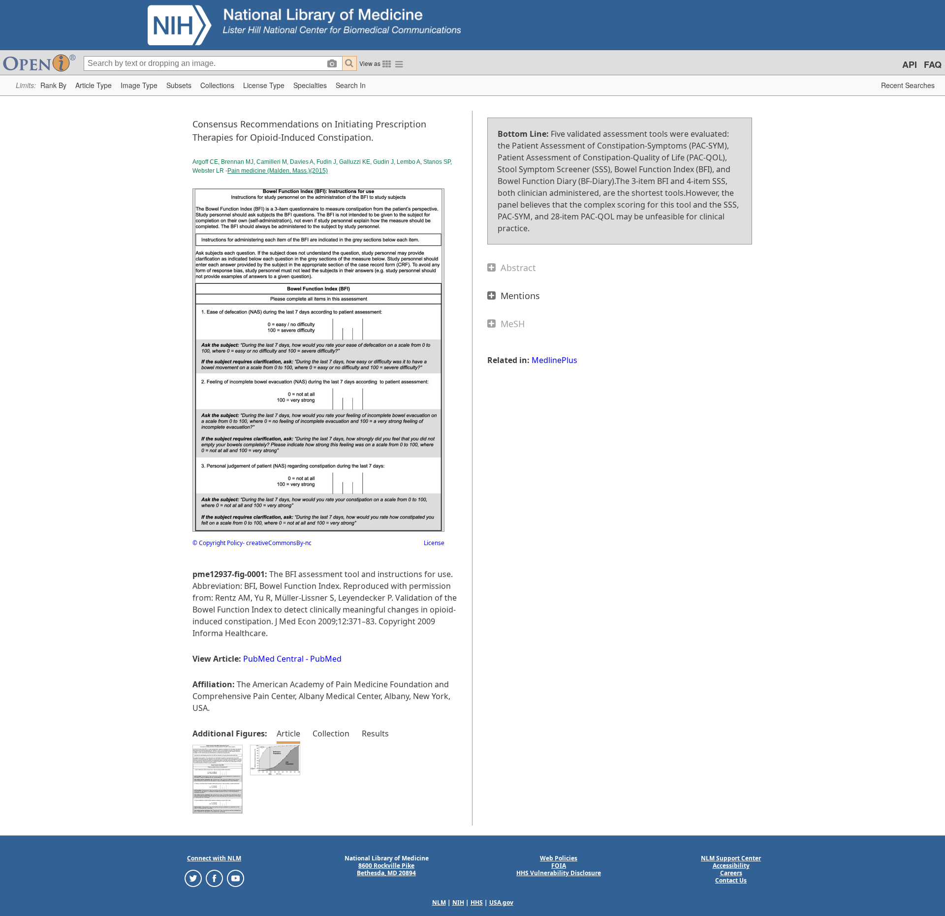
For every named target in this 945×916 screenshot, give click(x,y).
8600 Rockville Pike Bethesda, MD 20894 (386, 869)
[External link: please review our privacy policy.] (193, 878)
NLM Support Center (731, 858)
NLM (439, 902)
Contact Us (731, 880)
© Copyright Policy (217, 543)
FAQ (933, 64)
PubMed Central (273, 658)
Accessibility (731, 865)
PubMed (326, 658)
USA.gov (501, 902)
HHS (477, 902)
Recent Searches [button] (908, 85)
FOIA (558, 865)
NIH (458, 902)
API (909, 64)
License (434, 543)
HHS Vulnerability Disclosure (558, 873)
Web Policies (558, 858)
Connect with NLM (214, 858)
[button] (53, 85)
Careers (731, 873)
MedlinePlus (554, 360)
